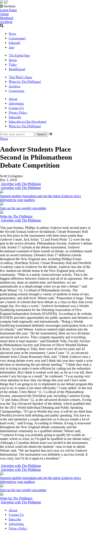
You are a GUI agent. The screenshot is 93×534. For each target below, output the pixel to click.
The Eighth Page (19, 55)
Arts (11, 47)
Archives (6, 22)
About (4, 14)
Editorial (14, 42)
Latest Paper (8, 10)
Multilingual (17, 69)
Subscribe (15, 117)
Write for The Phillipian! (25, 81)
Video (13, 64)
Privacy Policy (18, 112)
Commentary (17, 38)
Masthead (6, 18)
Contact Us (16, 108)
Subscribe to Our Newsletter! (27, 121)
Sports (13, 60)
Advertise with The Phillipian (21, 184)
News (12, 33)
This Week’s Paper (20, 77)
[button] (46, 6)
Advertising (16, 103)
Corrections (16, 90)
